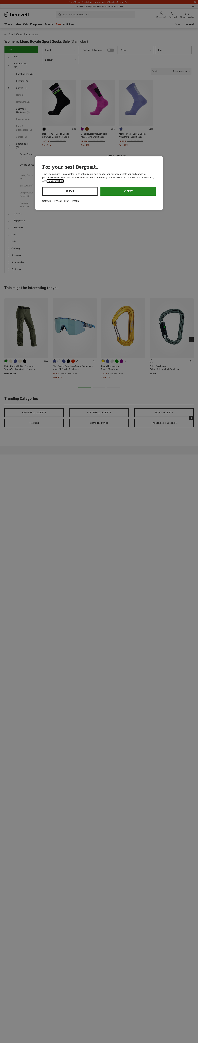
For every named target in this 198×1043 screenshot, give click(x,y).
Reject (70, 191)
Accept (128, 191)
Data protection (55, 181)
